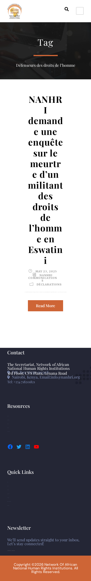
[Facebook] (10, 447)
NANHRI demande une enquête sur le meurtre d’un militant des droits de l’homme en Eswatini (45, 179)
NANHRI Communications (42, 278)
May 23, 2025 (46, 271)
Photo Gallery (8, 505)
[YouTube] (36, 447)
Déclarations (49, 284)
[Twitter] (19, 447)
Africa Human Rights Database (9, 501)
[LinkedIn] (28, 447)
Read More (45, 305)
